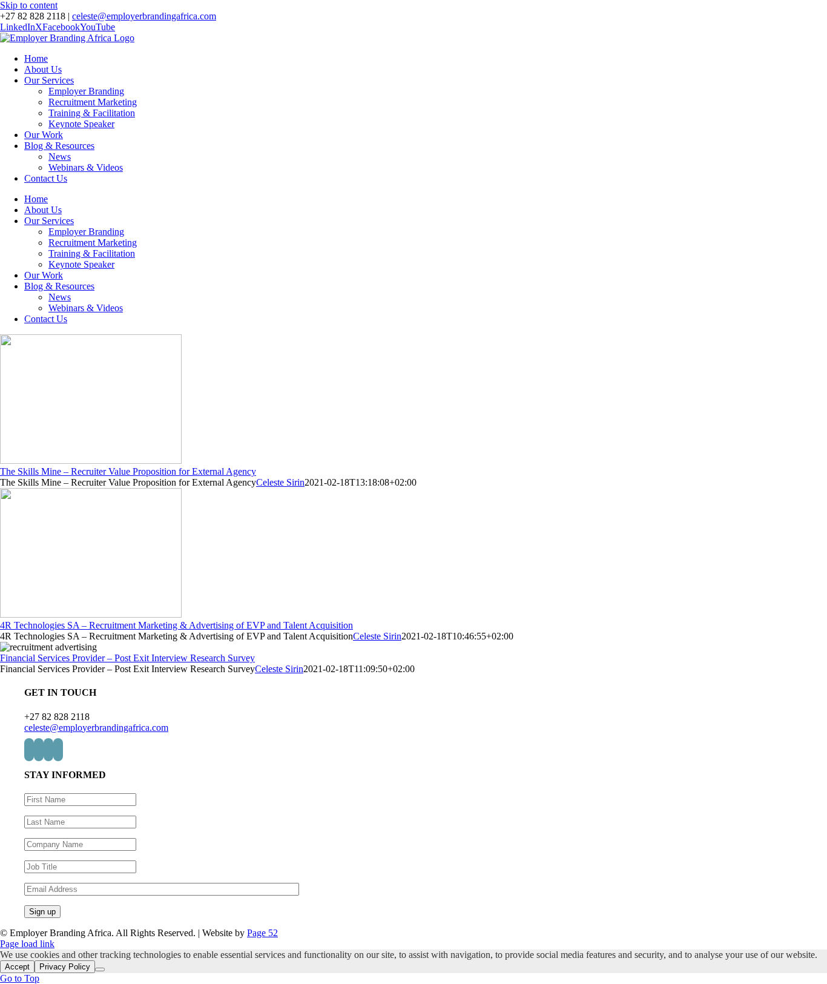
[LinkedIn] (29, 749)
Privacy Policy (64, 966)
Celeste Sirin (280, 482)
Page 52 (262, 933)
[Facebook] (48, 749)
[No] (100, 969)
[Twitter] (39, 749)
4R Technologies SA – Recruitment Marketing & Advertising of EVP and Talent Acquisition (176, 625)
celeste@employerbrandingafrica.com (144, 16)
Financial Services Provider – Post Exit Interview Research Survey (127, 658)
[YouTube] (58, 749)
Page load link (27, 944)
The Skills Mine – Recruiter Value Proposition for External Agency (128, 471)
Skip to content (29, 5)
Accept (17, 966)
